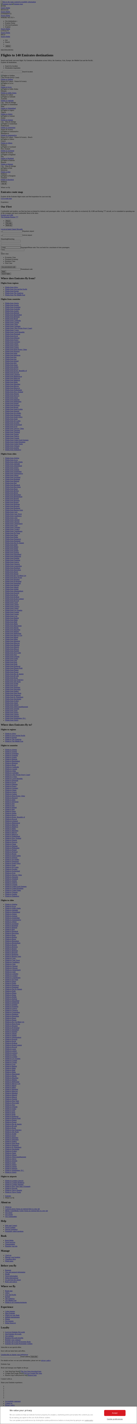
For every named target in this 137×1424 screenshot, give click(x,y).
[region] (68, 1415)
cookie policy (89, 1420)
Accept (115, 1413)
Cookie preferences (115, 1419)
